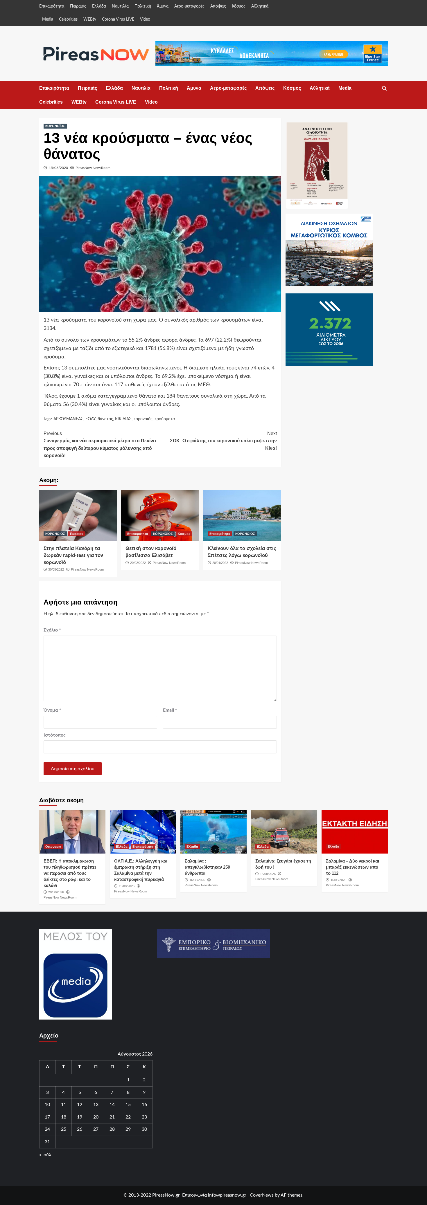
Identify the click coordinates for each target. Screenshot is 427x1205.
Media (47, 19)
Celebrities (68, 19)
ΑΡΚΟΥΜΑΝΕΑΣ (68, 419)
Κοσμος (184, 533)
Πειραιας (76, 533)
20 (95, 1117)
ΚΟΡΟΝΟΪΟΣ (55, 126)
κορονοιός (143, 419)
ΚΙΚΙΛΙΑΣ (123, 419)
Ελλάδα (99, 6)
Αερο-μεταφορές (189, 6)
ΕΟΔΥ (90, 419)
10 (47, 1104)
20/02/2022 (138, 562)
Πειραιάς (78, 6)
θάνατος (105, 419)
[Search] (384, 88)
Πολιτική (142, 6)
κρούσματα (165, 419)
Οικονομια (53, 846)
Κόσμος (238, 6)
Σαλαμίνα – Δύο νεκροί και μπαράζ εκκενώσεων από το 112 (352, 867)
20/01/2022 (220, 562)
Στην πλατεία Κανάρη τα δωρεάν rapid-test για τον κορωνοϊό (73, 555)
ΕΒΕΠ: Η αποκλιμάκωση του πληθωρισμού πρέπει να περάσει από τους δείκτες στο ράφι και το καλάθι (70, 873)
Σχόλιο (52, 630)
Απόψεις (218, 6)
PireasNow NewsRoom (93, 167)
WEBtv (89, 19)
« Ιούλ (45, 1154)
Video (145, 19)
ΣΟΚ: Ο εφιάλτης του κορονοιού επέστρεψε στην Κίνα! (223, 441)
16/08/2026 (197, 880)
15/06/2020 (58, 167)
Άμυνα (162, 6)
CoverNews (262, 1195)
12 (79, 1104)
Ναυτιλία (120, 6)
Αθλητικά (259, 6)
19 (79, 1117)
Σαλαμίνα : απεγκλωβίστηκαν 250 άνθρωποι (207, 867)
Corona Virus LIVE (118, 19)
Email (170, 710)
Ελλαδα (122, 846)
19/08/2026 (126, 886)
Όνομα (52, 710)
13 (95, 1104)
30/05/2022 (56, 569)
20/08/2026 (56, 892)
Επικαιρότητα (51, 6)
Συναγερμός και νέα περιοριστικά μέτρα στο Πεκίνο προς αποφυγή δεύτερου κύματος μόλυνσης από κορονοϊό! (100, 444)
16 (144, 1104)
